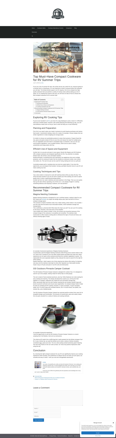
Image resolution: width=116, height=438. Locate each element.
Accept (97, 433)
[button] (113, 422)
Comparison (69, 28)
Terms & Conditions (62, 436)
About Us (70, 436)
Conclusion (37, 113)
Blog (75, 28)
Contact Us (76, 436)
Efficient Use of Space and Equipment (45, 105)
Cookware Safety (41, 28)
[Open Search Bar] (32, 36)
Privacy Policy (98, 435)
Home (33, 28)
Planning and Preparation (42, 103)
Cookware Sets (38, 376)
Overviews (34, 32)
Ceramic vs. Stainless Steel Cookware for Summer (46, 379)
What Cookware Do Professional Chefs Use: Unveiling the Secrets (50, 377)
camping (44, 199)
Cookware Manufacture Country (55, 28)
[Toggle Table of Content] (61, 100)
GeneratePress (43, 436)
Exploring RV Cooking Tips (41, 101)
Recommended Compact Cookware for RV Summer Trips (49, 108)
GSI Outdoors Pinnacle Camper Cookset (46, 111)
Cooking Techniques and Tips (43, 106)
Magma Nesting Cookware (43, 109)
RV (49, 121)
